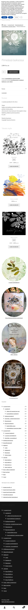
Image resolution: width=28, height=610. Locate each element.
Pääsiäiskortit (8, 421)
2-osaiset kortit (6, 430)
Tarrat (4, 477)
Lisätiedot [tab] (4, 93)
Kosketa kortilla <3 (7, 487)
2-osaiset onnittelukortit (14, 282)
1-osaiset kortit (10, 25)
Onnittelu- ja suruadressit (11, 438)
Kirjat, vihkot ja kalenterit (9, 469)
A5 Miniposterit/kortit (8, 440)
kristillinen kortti (15, 80)
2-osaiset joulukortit (9, 433)
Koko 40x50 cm (8, 462)
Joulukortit (7, 409)
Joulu (6, 447)
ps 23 (8, 81)
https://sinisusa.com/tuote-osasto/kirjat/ (14, 318)
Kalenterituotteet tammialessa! (10, 497)
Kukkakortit (7, 450)
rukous (11, 81)
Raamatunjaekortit (19, 25)
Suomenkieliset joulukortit (13, 413)
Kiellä (10, 17)
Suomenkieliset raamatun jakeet (9, 26)
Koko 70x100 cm (8, 467)
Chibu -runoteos (14, 354)
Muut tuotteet (6, 472)
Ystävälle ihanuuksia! (8, 494)
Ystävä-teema (8, 455)
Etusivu (4, 25)
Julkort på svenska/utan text (13, 411)
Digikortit (5, 445)
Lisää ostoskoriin (13, 72)
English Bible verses (11, 426)
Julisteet (5, 457)
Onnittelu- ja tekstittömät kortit (12, 418)
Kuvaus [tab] (3, 89)
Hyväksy (4, 17)
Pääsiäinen (7, 452)
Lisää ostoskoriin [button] (14, 166)
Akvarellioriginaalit (7, 443)
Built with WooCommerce (8, 601)
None (4, 474)
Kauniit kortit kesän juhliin (9, 489)
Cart (21, 606)
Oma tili (4, 607)
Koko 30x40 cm (8, 460)
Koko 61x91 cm (8, 465)
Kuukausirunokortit (9, 416)
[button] (24, 32)
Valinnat (16, 17)
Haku (14, 607)
